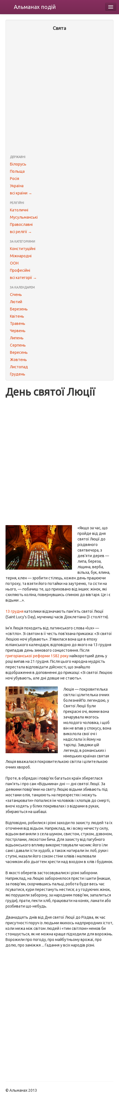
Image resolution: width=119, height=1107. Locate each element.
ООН (14, 263)
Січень (16, 294)
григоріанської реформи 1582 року (37, 656)
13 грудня (15, 611)
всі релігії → (21, 231)
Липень (17, 338)
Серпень (18, 345)
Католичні (19, 210)
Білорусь (18, 164)
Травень (17, 323)
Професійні (20, 270)
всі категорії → (23, 277)
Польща (17, 171)
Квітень (17, 316)
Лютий (16, 302)
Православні (21, 224)
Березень (19, 309)
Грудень (17, 374)
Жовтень (18, 359)
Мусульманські (24, 217)
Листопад (19, 367)
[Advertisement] (59, 93)
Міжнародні (21, 256)
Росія (14, 178)
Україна (17, 186)
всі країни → (21, 193)
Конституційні (22, 248)
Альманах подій (35, 7)
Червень (17, 330)
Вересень (19, 352)
